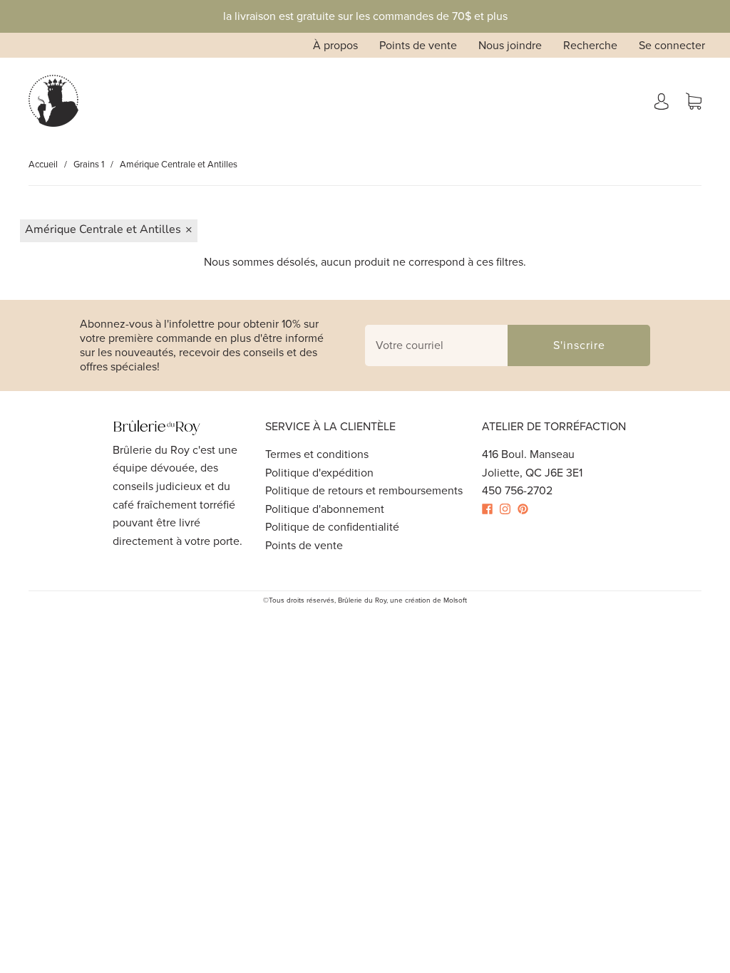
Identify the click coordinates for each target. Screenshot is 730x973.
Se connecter (672, 45)
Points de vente (418, 45)
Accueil (43, 164)
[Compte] (661, 101)
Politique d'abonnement (324, 509)
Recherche (590, 45)
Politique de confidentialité (332, 527)
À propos (335, 45)
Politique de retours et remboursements (364, 490)
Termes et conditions (317, 454)
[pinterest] (526, 509)
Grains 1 (88, 164)
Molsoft (455, 600)
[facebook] (491, 509)
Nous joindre (510, 45)
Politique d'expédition (319, 472)
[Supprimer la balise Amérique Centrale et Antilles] (108, 230)
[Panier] (693, 101)
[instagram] (509, 509)
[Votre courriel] (436, 345)
